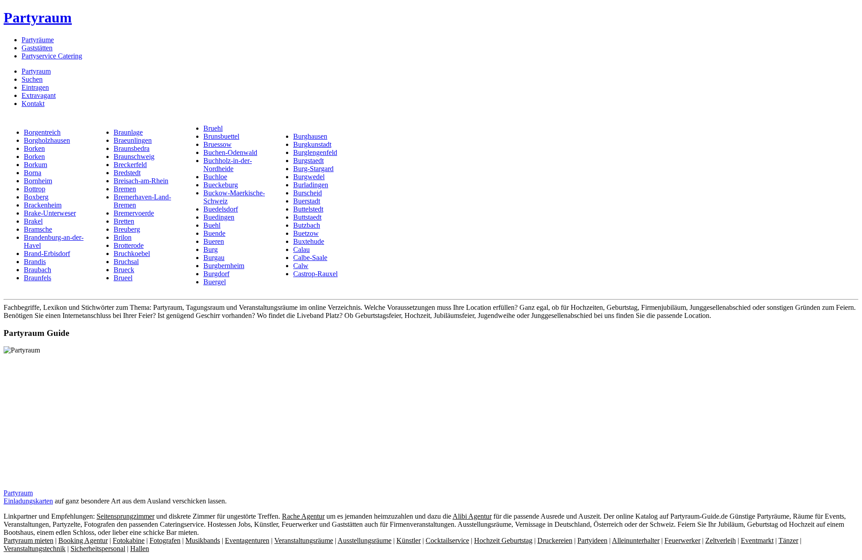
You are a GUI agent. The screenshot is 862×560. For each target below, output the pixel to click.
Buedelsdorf (220, 209)
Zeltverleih (720, 540)
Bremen (125, 189)
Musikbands (202, 540)
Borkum (35, 164)
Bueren (213, 241)
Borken (34, 148)
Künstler (408, 540)
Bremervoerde (134, 213)
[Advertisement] (79, 417)
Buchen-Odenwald (230, 152)
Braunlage (128, 132)
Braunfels (37, 278)
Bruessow (217, 144)
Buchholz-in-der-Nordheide (227, 164)
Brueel (123, 278)
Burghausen (310, 136)
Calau (301, 249)
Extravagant (39, 95)
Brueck (124, 269)
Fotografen (165, 540)
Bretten (124, 221)
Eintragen (35, 87)
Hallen (139, 548)
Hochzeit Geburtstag (503, 540)
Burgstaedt (308, 160)
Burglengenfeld (315, 152)
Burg (210, 249)
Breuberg (127, 229)
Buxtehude (308, 241)
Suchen (32, 79)
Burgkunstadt (312, 144)
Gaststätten (37, 48)
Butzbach (306, 225)
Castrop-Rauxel (315, 274)
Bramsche (38, 229)
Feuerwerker (682, 540)
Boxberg (36, 197)
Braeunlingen (133, 140)
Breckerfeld (130, 164)
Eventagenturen (247, 540)
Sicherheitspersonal (97, 548)
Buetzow (306, 233)
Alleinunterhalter (636, 540)
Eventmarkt (757, 540)
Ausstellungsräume (364, 540)
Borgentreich (42, 132)
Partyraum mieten (28, 540)
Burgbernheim (223, 265)
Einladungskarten (28, 501)
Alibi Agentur (472, 516)
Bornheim (38, 181)
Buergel (214, 282)
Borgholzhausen (47, 140)
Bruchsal (126, 261)
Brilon (123, 237)
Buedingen (218, 217)
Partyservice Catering (52, 56)
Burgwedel (309, 177)
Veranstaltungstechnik (35, 548)
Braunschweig (134, 156)
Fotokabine (129, 540)
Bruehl (213, 128)
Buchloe (215, 177)
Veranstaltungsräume (303, 540)
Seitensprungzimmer (125, 516)
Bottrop (34, 189)
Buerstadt (306, 201)
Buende (214, 233)
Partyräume (38, 40)
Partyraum (38, 17)
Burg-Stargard (313, 168)
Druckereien (554, 540)
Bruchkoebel (132, 253)
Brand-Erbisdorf (47, 253)
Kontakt (33, 103)
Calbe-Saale (310, 257)
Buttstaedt (307, 217)
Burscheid (307, 193)
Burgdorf (216, 274)
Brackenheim (43, 205)
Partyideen (592, 540)
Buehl (211, 225)
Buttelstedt (308, 209)
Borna (32, 172)
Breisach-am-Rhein (141, 181)
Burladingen (310, 185)
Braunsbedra (132, 148)
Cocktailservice (447, 540)
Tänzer (788, 540)
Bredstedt (127, 172)
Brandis (35, 261)
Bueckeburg (220, 185)
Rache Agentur (303, 516)
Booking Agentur (83, 540)
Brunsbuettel (221, 136)
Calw (300, 265)
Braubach (37, 269)
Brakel (33, 221)
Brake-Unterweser (50, 213)
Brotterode (129, 245)
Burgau (213, 257)
